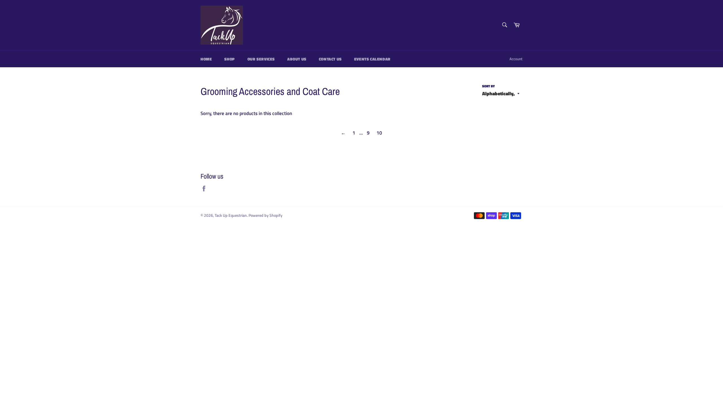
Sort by (488, 86)
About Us (296, 59)
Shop (229, 59)
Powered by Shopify (265, 215)
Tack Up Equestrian (231, 215)
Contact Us (330, 59)
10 (379, 133)
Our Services (261, 59)
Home (206, 59)
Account (515, 59)
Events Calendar (372, 59)
